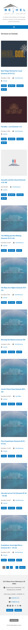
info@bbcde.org (15, 601)
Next (21, 567)
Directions (18, 610)
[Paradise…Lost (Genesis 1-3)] (14, 121)
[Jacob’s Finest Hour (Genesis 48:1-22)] (14, 384)
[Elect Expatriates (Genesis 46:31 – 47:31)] (14, 436)
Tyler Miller (18, 396)
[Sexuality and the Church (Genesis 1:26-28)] (14, 174)
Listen (21, 85)
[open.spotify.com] (12, 605)
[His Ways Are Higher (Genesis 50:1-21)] (14, 282)
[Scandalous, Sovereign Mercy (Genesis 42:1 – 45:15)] (14, 540)
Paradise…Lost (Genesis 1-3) (11, 127)
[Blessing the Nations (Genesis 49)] (14, 334)
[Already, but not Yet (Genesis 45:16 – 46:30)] (14, 488)
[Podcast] (18, 605)
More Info (9, 610)
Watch (12, 85)
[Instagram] (10, 605)
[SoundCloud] (15, 605)
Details (4, 85)
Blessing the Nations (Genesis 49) (13, 340)
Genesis (5, 80)
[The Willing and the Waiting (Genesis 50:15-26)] (14, 230)
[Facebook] (7, 605)
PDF (5, 89)
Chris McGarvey (19, 78)
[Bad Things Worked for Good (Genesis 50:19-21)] (14, 65)
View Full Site (14, 620)
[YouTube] (20, 605)
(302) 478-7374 (15, 598)
